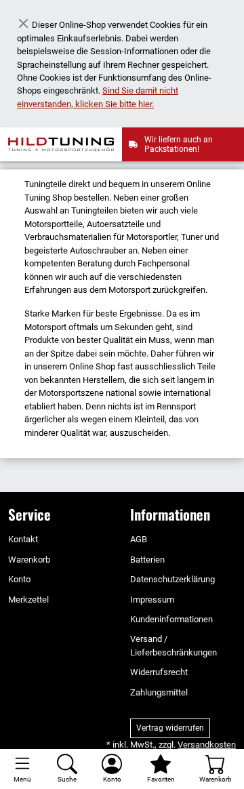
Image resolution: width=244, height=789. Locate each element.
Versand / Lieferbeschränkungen (173, 645)
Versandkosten (207, 745)
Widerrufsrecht (159, 672)
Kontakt (23, 539)
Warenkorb (29, 559)
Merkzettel (28, 599)
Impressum (152, 599)
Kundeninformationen (171, 619)
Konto (19, 579)
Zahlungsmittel (159, 692)
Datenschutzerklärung (172, 579)
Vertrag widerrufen (170, 728)
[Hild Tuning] (65, 144)
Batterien (147, 559)
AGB (138, 539)
